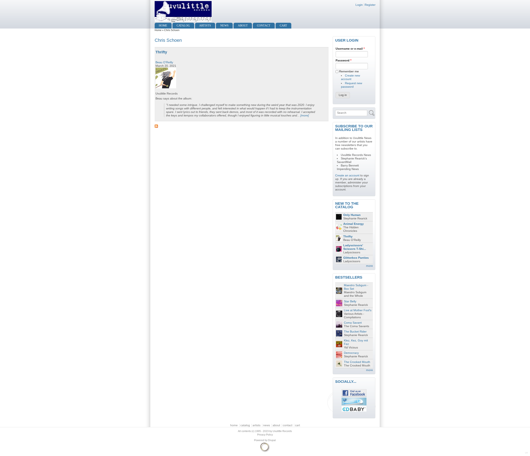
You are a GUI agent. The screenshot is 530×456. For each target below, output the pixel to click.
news (224, 25)
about (243, 25)
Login (359, 4)
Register (370, 4)
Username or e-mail (350, 48)
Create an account (347, 175)
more (369, 265)
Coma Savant (353, 322)
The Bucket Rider (355, 331)
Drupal (272, 440)
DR (526, 453)
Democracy (351, 352)
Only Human (352, 215)
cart (283, 25)
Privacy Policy (265, 434)
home (163, 25)
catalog (183, 25)
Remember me (349, 71)
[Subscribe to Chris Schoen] (242, 126)
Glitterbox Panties (356, 257)
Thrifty (161, 52)
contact (263, 25)
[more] (304, 115)
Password (343, 60)
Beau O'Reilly (164, 62)
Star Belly (350, 301)
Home (158, 30)
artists (205, 25)
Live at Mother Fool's (357, 310)
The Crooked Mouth (357, 362)
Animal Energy (353, 223)
